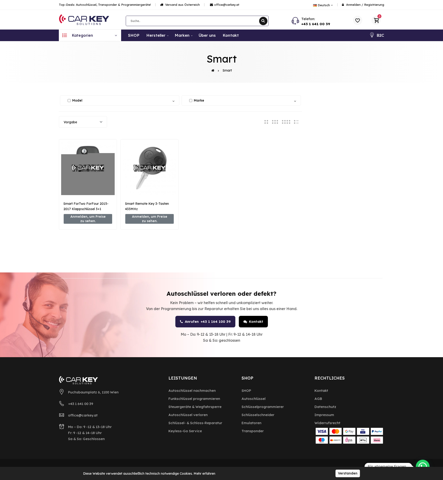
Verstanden (347, 473)
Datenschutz (325, 407)
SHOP (246, 390)
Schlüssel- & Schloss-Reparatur (195, 423)
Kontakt (256, 321)
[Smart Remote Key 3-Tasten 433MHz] (149, 168)
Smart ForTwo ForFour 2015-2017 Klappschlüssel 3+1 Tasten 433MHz (85, 209)
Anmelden (353, 4)
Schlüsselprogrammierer (263, 407)
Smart (227, 70)
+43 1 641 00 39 (315, 24)
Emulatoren (251, 423)
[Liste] (296, 122)
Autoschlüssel (254, 398)
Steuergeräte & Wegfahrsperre (195, 407)
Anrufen (208, 321)
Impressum (324, 415)
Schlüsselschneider (258, 415)
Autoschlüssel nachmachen (192, 390)
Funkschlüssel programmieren (194, 398)
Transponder (253, 431)
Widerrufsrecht (327, 423)
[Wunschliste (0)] (357, 20)
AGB (318, 398)
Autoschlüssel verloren (188, 415)
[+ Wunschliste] (88, 187)
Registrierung (374, 4)
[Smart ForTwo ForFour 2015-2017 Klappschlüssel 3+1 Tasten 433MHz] (88, 168)
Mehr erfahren (204, 473)
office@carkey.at (226, 4)
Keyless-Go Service (185, 431)
